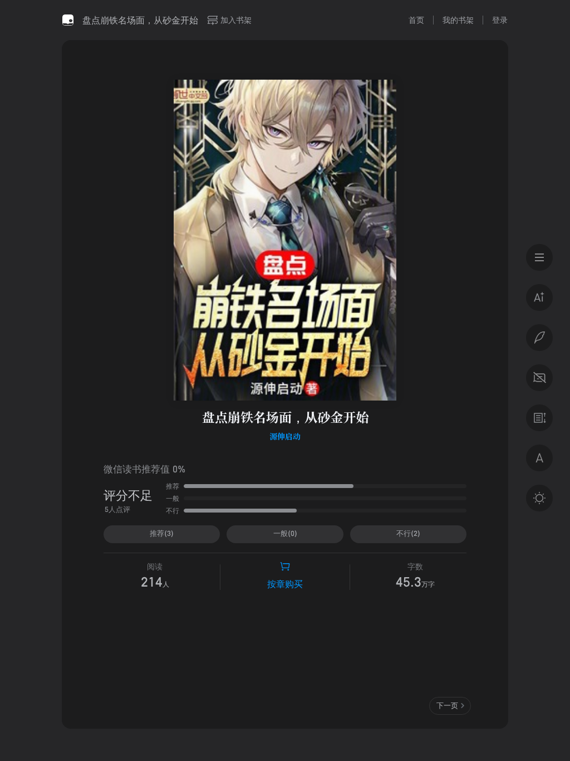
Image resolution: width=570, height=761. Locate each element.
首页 (416, 20)
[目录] (539, 257)
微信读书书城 (67, 20)
